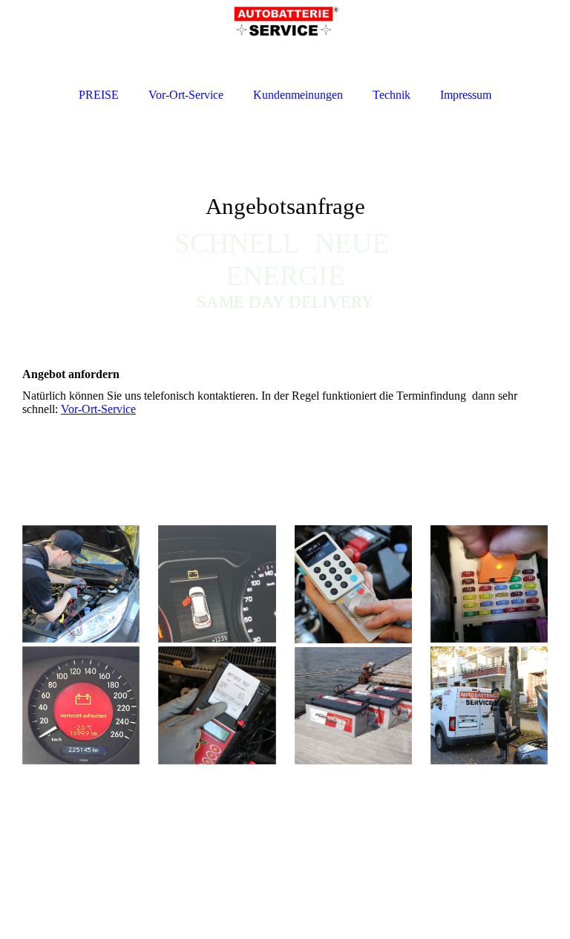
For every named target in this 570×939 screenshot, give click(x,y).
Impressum (465, 94)
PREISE (99, 94)
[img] (285, 222)
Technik (391, 94)
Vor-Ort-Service (98, 409)
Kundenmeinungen (298, 94)
